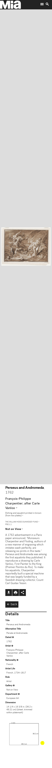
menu (42, 4)
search (47, 4)
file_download (9, 592)
